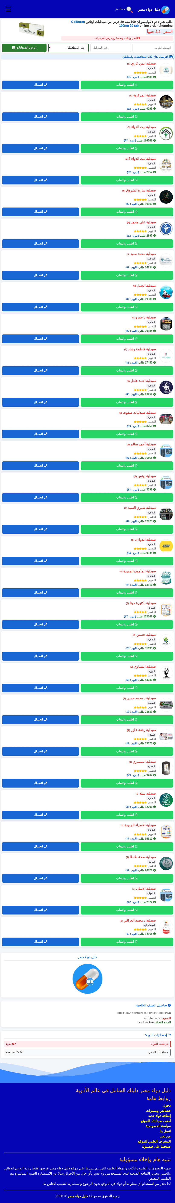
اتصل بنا (165, 1131)
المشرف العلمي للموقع (154, 1141)
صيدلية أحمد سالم (141, 444)
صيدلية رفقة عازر (141, 730)
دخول (167, 1105)
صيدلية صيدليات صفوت (137, 412)
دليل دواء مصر (77, 1196)
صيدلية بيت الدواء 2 (140, 158)
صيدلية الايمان (144, 888)
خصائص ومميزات (158, 1110)
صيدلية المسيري (142, 761)
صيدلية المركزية (142, 95)
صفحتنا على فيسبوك (156, 1146)
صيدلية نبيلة (146, 793)
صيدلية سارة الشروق (139, 190)
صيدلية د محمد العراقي (138, 920)
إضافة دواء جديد (159, 1116)
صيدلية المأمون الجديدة (138, 571)
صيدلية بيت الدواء (141, 127)
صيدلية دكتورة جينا (141, 603)
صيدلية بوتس (145, 476)
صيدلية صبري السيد (140, 507)
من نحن (165, 1136)
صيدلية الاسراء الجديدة (138, 825)
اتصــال (38, 84)
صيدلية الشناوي (143, 666)
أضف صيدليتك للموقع (155, 1121)
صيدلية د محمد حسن (139, 698)
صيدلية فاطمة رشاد (140, 349)
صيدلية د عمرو (143, 317)
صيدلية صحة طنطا (141, 857)
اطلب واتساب (125, 84)
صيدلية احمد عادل (141, 381)
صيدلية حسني (144, 634)
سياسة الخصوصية (158, 1126)
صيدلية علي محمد (141, 222)
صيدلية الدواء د (143, 539)
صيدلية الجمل (144, 285)
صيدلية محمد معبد (141, 254)
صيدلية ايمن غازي (141, 63)
